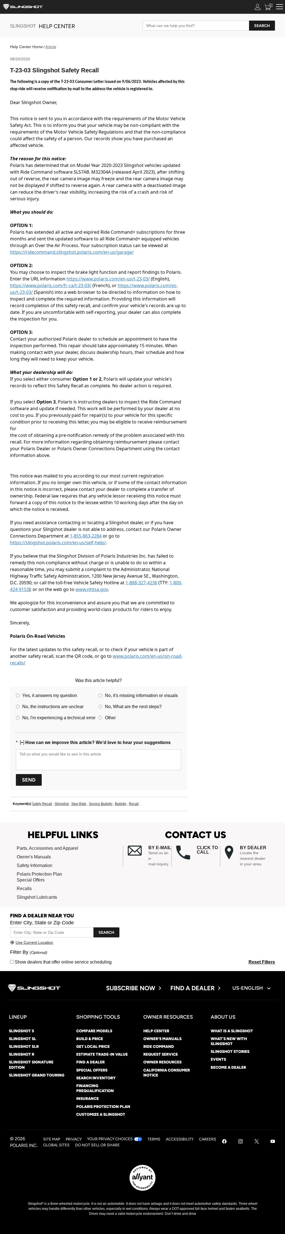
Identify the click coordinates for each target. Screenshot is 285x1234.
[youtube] (273, 1142)
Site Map (51, 1139)
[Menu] (279, 7)
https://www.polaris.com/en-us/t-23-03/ (108, 279)
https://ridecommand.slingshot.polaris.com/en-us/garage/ (72, 252)
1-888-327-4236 (141, 583)
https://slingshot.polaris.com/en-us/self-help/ (58, 543)
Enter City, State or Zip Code (42, 922)
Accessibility (179, 1139)
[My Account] (257, 7)
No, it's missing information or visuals (141, 695)
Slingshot (62, 804)
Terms (154, 1139)
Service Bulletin (100, 804)
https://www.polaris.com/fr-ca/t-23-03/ (50, 285)
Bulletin (120, 804)
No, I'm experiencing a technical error (58, 717)
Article (50, 47)
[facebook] (224, 1142)
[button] (149, 856)
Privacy (74, 1139)
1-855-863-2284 (86, 536)
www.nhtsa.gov (91, 589)
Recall (134, 804)
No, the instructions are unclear (52, 706)
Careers (207, 1139)
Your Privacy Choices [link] (110, 1139)
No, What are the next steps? (133, 706)
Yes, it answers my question (49, 695)
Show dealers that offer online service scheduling (63, 962)
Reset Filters (262, 962)
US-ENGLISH (248, 988)
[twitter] (256, 1142)
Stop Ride (78, 804)
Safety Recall (42, 804)
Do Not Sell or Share (97, 1145)
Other (110, 717)
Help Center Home (26, 47)
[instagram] (240, 1142)
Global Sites (56, 1145)
